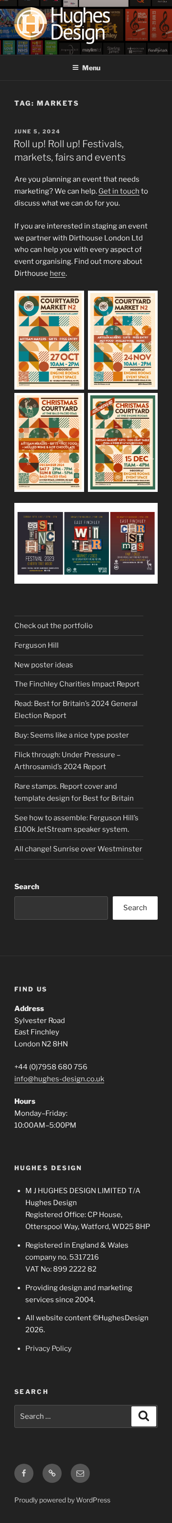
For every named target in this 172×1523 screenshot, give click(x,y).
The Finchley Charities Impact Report (77, 684)
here (57, 273)
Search (26, 886)
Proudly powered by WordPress (62, 1500)
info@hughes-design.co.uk (59, 1079)
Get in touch (119, 191)
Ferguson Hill (36, 645)
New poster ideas (43, 665)
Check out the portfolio (53, 625)
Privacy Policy (48, 1348)
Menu (91, 68)
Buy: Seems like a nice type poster (71, 735)
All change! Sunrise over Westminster (78, 849)
